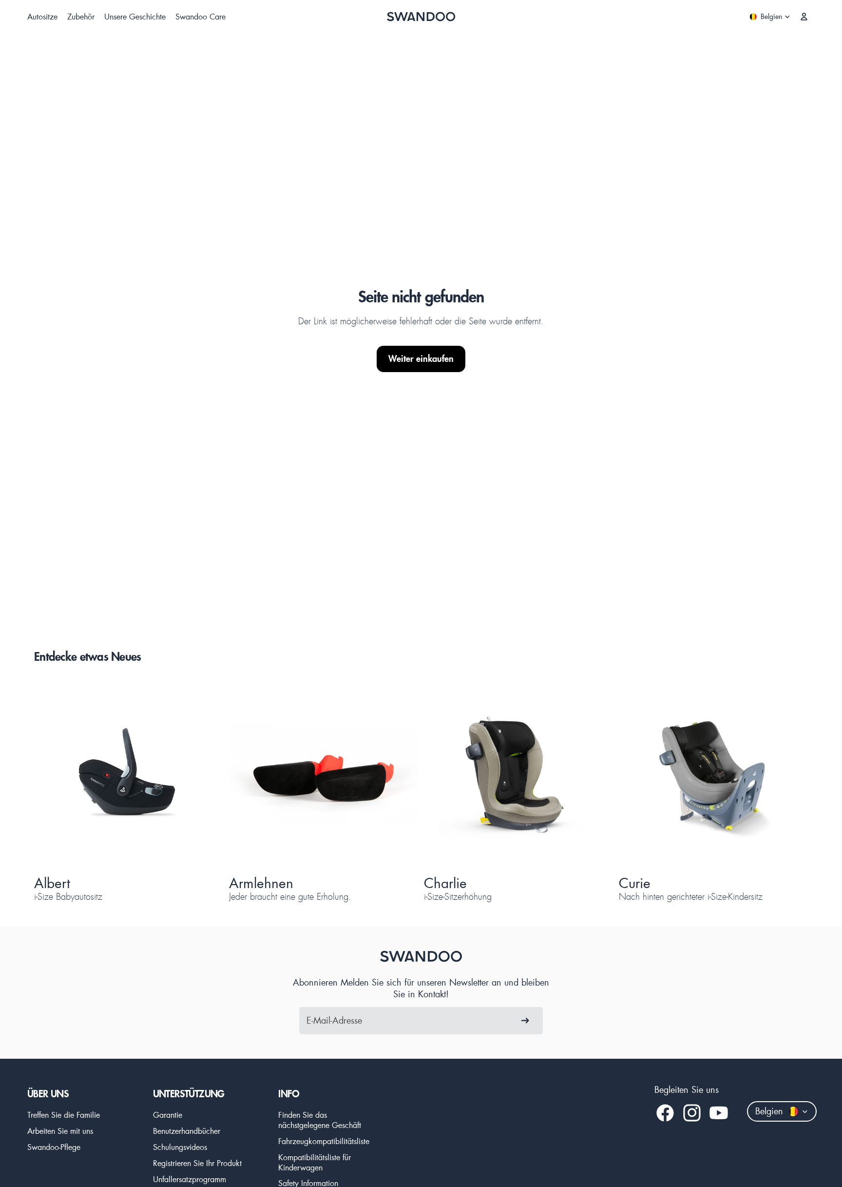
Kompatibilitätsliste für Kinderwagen (314, 1162)
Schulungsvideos (180, 1147)
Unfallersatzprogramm (189, 1179)
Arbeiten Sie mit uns (60, 1131)
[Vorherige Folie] (58, 775)
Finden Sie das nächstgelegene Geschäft (319, 1119)
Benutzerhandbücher (186, 1131)
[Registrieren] (525, 1020)
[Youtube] (718, 1113)
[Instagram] (692, 1113)
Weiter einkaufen (421, 358)
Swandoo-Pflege (53, 1147)
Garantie (167, 1114)
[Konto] (804, 16)
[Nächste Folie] (198, 775)
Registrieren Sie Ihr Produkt (197, 1163)
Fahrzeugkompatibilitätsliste (323, 1141)
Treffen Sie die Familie (63, 1114)
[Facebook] (665, 1113)
